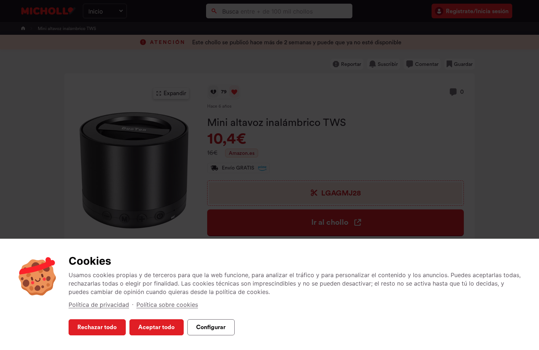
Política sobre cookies (167, 304)
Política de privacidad (99, 304)
